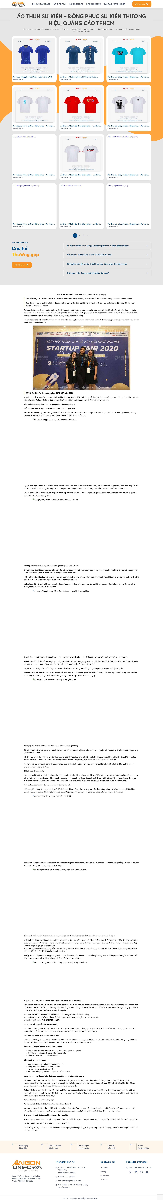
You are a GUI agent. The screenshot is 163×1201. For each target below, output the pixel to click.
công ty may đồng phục (43, 1064)
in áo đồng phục (125, 948)
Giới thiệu (104, 1180)
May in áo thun (59, 4)
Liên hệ (103, 1172)
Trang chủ (104, 1167)
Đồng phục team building (38, 1067)
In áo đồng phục (93, 4)
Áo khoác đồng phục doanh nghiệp (41, 1071)
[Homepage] (18, 4)
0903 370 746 (69, 1176)
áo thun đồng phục (47, 1095)
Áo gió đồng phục (35, 1069)
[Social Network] (130, 1172)
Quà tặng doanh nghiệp (114, 4)
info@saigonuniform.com (71, 1181)
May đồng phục (76, 4)
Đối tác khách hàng (41, 4)
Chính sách (104, 1176)
